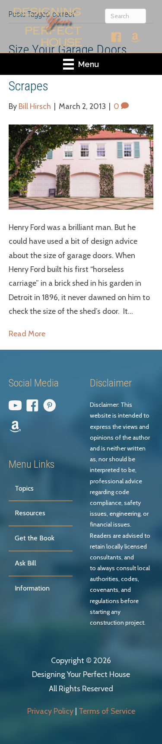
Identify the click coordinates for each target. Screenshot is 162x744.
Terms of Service (107, 711)
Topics (24, 488)
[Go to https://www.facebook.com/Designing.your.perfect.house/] (116, 39)
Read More (27, 333)
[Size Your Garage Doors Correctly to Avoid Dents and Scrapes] (81, 166)
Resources (30, 513)
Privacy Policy (50, 711)
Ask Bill (25, 563)
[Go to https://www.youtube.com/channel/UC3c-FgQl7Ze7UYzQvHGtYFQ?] (15, 407)
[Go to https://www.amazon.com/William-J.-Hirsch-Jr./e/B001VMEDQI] (135, 39)
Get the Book (34, 538)
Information (32, 588)
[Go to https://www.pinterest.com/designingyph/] (49, 407)
